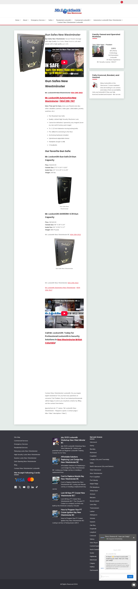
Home (17, 20)
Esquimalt (93, 529)
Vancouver (93, 442)
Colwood (93, 536)
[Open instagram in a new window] (28, 488)
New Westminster (96, 473)
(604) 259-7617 (67, 101)
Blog (15, 465)
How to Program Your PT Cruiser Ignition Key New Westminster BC (71, 512)
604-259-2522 (77, 93)
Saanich (92, 522)
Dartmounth (94, 570)
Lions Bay (93, 504)
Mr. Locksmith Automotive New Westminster (60, 288)
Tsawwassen (94, 508)
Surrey (92, 445)
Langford (93, 532)
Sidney (92, 539)
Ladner (92, 511)
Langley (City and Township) (99, 459)
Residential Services (21, 447)
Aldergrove (93, 515)
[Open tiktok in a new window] (37, 488)
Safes (50, 20)
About (25, 20)
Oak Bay (93, 525)
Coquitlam (93, 456)
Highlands (93, 556)
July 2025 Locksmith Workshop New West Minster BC (73, 440)
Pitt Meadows (94, 487)
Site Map (17, 437)
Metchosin (93, 560)
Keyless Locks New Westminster (25, 458)
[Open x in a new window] (20, 488)
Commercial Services (21, 441)
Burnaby (92, 449)
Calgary (92, 563)
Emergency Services (38, 20)
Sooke (92, 553)
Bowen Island (94, 501)
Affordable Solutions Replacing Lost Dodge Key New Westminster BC (72, 459)
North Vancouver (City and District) (101, 466)
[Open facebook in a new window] (16, 488)
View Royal (94, 542)
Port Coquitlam (95, 477)
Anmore (92, 494)
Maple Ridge (94, 484)
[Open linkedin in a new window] (32, 488)
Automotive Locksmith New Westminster (107, 20)
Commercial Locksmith (82, 20)
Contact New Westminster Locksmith (70, 22)
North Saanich (95, 549)
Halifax (92, 567)
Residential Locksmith (63, 20)
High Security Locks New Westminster (27, 454)
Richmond (93, 452)
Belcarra (92, 497)
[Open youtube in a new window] (24, 488)
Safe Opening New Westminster (25, 461)
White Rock (94, 491)
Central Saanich (95, 546)
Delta (92, 463)
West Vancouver (95, 470)
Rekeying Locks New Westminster (25, 451)
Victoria (92, 518)
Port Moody (94, 480)
